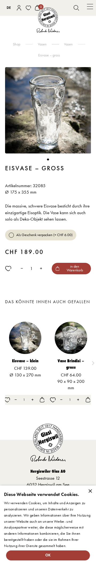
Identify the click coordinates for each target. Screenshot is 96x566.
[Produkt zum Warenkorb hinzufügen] (42, 400)
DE (9, 7)
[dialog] (48, 526)
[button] (90, 8)
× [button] (90, 491)
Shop (16, 44)
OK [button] (48, 555)
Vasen (68, 44)
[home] (47, 20)
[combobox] (9, 8)
